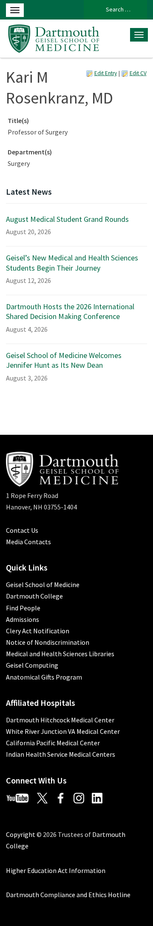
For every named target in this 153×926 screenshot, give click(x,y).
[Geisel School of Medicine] (54, 37)
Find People (23, 608)
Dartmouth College (34, 596)
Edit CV (138, 73)
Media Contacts (28, 541)
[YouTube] (21, 797)
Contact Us (22, 530)
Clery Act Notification (37, 631)
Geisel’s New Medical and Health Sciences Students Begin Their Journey (72, 262)
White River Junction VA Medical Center (63, 731)
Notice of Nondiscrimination (47, 642)
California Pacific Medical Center (53, 743)
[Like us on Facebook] (63, 797)
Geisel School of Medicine (42, 584)
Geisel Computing (32, 665)
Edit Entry (105, 73)
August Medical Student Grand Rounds (67, 219)
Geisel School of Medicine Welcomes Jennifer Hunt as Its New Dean (64, 360)
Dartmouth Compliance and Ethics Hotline (68, 894)
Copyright (20, 834)
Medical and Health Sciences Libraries (60, 653)
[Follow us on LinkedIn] (100, 797)
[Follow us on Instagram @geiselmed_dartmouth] (82, 797)
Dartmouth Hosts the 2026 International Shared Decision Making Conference (70, 311)
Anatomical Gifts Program (44, 677)
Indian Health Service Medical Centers (60, 754)
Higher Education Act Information (55, 870)
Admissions (22, 619)
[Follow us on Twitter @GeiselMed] (45, 797)
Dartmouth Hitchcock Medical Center (60, 720)
